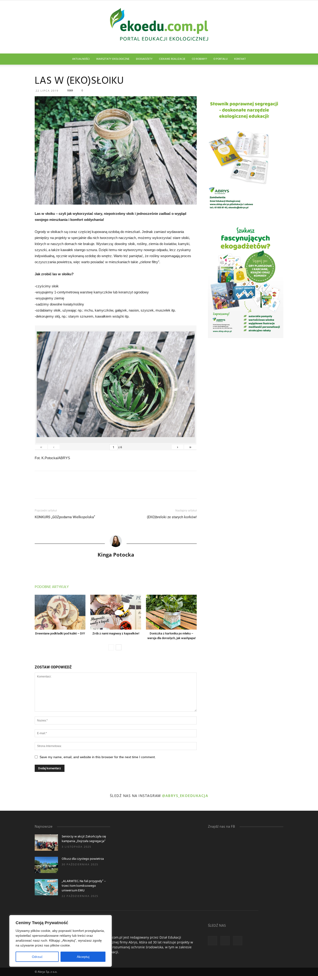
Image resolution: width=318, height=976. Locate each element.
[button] (277, 59)
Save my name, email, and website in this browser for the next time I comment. (98, 757)
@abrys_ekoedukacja (185, 795)
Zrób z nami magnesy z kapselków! (115, 633)
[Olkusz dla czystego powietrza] (46, 865)
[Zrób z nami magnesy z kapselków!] (115, 612)
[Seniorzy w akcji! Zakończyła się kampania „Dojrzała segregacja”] (46, 842)
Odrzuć (37, 957)
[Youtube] (237, 940)
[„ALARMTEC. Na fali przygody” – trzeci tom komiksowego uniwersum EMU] (46, 887)
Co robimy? (199, 59)
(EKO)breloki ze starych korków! (172, 517)
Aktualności (81, 59)
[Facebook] (212, 940)
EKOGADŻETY (144, 59)
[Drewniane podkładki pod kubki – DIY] (60, 612)
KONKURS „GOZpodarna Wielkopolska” (65, 517)
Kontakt (240, 59)
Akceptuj (83, 957)
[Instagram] (225, 940)
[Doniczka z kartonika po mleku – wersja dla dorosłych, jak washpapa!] (171, 612)
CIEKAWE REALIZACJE (172, 59)
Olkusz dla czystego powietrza (83, 859)
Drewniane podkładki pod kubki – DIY (60, 633)
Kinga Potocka (116, 554)
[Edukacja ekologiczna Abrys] (159, 26)
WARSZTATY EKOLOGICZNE (112, 59)
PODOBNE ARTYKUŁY (52, 587)
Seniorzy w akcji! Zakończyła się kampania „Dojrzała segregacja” (84, 839)
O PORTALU (220, 59)
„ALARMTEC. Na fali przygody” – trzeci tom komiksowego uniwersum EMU (84, 886)
